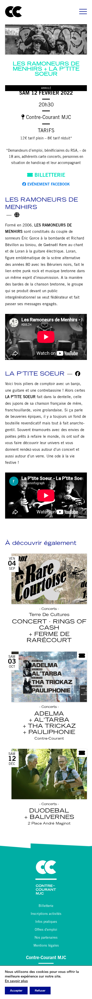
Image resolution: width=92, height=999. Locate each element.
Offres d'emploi (46, 930)
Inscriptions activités (46, 914)
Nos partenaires (45, 938)
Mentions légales (46, 946)
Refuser (40, 991)
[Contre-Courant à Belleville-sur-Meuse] (13, 11)
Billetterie (49, 175)
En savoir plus (16, 981)
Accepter (16, 991)
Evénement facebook (48, 184)
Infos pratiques (46, 922)
